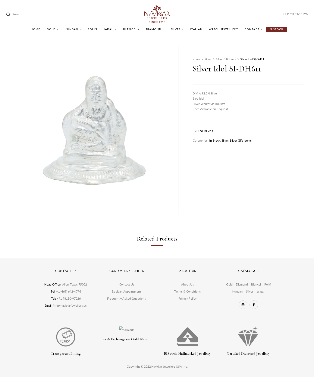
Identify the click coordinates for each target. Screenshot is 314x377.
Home (196, 59)
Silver (208, 59)
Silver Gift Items (226, 59)
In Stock (214, 140)
